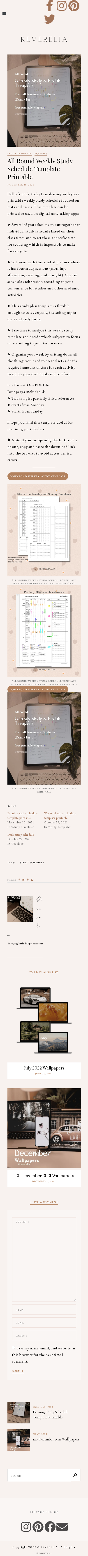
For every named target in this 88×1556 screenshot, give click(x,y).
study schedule (32, 862)
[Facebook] (50, 1526)
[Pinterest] (73, 5)
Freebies (41, 154)
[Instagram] (61, 5)
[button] (4, 13)
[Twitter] (49, 19)
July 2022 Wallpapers (44, 1068)
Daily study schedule (20, 834)
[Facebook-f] (49, 5)
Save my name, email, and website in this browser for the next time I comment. (43, 1355)
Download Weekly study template (38, 476)
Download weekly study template (38, 689)
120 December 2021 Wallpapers (44, 1175)
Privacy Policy (44, 1512)
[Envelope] (62, 1526)
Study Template (19, 154)
